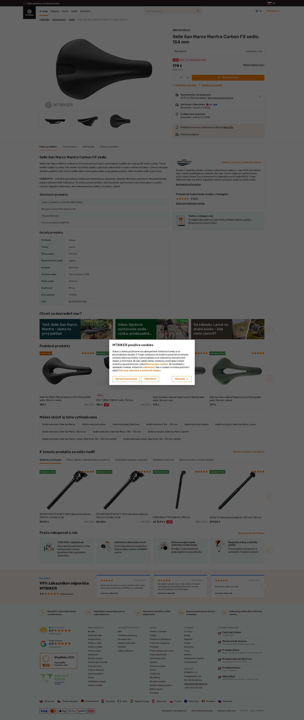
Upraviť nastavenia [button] (126, 379)
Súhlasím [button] (182, 379)
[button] (148, 367)
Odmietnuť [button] (150, 379)
